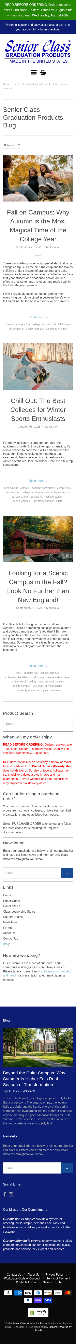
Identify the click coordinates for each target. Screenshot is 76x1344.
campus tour (12, 492)
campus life (23, 324)
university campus (56, 328)
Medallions (10, 922)
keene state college (58, 677)
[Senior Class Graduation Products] (38, 51)
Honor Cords (11, 900)
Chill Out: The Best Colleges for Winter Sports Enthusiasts (38, 409)
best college (11, 487)
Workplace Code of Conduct (22, 1278)
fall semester (16, 328)
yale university (51, 690)
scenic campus (35, 328)
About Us (9, 933)
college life (37, 496)
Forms (7, 927)
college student (54, 496)
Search (47, 1282)
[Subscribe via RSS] (60, 1282)
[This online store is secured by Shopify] (38, 1315)
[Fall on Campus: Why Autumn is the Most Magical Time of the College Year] (38, 178)
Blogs (7, 944)
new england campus (51, 681)
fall (54, 324)
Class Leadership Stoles (19, 911)
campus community (43, 487)
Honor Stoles (11, 906)
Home (6, 84)
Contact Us (10, 938)
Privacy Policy (54, 1274)
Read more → (38, 317)
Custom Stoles (13, 916)
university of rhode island (47, 685)
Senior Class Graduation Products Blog (35, 84)
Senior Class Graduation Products (31, 1323)
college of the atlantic (17, 677)
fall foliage (64, 324)
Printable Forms (26, 1282)
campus (9, 324)
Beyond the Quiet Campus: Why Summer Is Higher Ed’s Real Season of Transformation (34, 1078)
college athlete (40, 492)
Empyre (53, 1326)
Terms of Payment (58, 1278)
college (26, 492)
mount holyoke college (24, 681)
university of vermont (28, 690)
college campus (41, 324)
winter (59, 500)
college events (20, 496)
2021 (18, 672)
